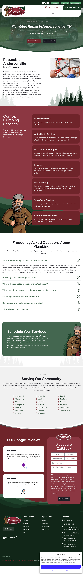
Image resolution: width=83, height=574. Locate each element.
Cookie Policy (16, 560)
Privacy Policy (66, 570)
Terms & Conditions (27, 560)
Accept (61, 567)
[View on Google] (23, 465)
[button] (80, 554)
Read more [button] (23, 461)
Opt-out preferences (57, 570)
